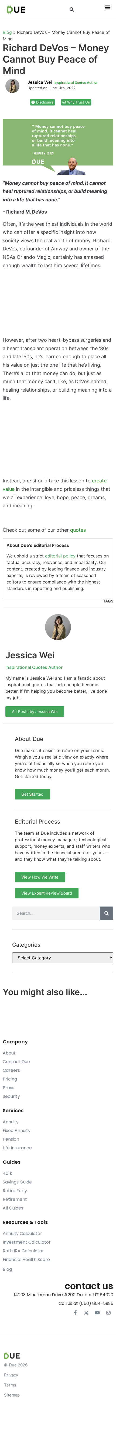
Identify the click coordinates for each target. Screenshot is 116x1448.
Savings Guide (17, 1182)
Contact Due (16, 1062)
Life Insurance (17, 1148)
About (9, 1053)
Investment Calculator (27, 1242)
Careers (11, 1070)
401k (7, 1173)
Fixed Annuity (16, 1130)
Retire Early (15, 1191)
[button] (72, 10)
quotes (78, 530)
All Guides (13, 1208)
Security (11, 1096)
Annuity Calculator (22, 1233)
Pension (11, 1139)
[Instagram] (108, 1313)
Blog (7, 32)
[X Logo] (86, 1313)
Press (8, 1088)
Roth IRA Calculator (23, 1251)
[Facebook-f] (75, 1313)
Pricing (10, 1079)
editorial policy (60, 556)
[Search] (106, 913)
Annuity (11, 1122)
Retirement (15, 1199)
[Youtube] (97, 1313)
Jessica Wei (29, 655)
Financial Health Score (26, 1259)
